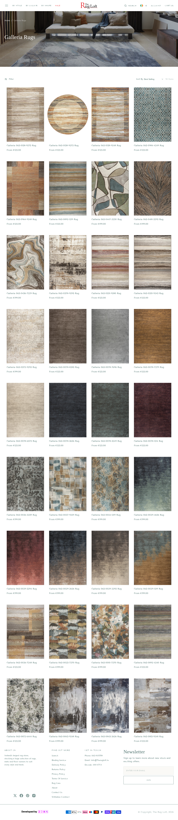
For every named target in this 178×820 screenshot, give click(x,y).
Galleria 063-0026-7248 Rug (22, 662)
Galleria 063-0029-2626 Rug (64, 588)
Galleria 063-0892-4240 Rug (149, 662)
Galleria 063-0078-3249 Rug (107, 441)
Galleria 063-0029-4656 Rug (149, 515)
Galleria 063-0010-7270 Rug (106, 662)
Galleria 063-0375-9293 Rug (22, 367)
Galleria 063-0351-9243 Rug (148, 293)
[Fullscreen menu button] (6, 5)
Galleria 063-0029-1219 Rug (148, 588)
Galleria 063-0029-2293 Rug (107, 588)
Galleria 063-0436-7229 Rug (22, 293)
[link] (25, 114)
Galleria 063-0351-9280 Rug (106, 293)
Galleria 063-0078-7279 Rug (149, 367)
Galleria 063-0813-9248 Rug (148, 736)
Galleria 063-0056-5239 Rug (22, 515)
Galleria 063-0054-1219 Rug (106, 515)
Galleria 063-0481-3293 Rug (148, 219)
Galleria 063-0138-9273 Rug (21, 145)
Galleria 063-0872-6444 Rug (22, 736)
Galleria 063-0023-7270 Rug (64, 662)
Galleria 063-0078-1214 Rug (148, 441)
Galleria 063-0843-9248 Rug (64, 736)
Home (7, 20)
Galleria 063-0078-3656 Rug (64, 441)
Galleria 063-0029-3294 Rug (22, 588)
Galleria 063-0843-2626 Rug (107, 736)
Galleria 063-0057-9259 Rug (64, 515)
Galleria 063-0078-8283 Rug (64, 367)
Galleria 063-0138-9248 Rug (106, 145)
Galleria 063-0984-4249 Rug (149, 145)
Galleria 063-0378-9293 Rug (64, 293)
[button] (130, 6)
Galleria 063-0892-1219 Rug (63, 219)
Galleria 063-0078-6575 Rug (22, 441)
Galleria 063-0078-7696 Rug (107, 367)
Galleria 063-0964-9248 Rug (22, 219)
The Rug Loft (160, 812)
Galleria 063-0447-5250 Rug (107, 219)
